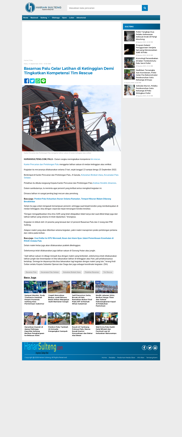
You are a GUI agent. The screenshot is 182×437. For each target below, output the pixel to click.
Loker (71, 18)
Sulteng (43, 18)
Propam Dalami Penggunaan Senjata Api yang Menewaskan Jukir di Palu (146, 49)
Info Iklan (140, 357)
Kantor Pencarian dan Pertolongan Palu (41, 164)
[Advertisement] (71, 40)
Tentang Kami (151, 357)
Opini (64, 18)
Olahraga (56, 18)
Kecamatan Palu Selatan (50, 272)
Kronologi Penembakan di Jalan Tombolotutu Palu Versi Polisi (147, 60)
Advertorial (81, 18)
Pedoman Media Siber (126, 357)
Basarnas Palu (31, 272)
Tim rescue (107, 272)
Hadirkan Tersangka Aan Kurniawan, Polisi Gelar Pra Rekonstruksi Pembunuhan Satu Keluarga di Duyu (146, 75)
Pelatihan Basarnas (92, 272)
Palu (31, 60)
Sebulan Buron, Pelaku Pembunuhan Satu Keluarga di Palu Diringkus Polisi (146, 89)
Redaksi (112, 357)
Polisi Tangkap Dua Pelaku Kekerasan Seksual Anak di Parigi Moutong (146, 35)
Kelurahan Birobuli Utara (92, 175)
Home (25, 18)
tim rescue (95, 159)
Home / (26, 60)
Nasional (34, 18)
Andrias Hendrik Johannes (104, 183)
